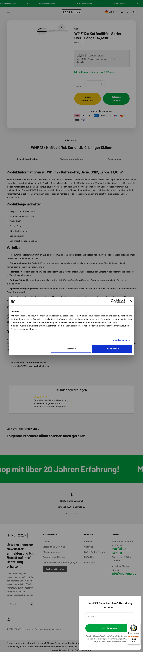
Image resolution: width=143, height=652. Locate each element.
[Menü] (138, 624)
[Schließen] (135, 601)
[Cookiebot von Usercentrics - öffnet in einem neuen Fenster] (113, 301)
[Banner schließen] (131, 301)
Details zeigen (120, 340)
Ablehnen (71, 348)
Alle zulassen (112, 348)
